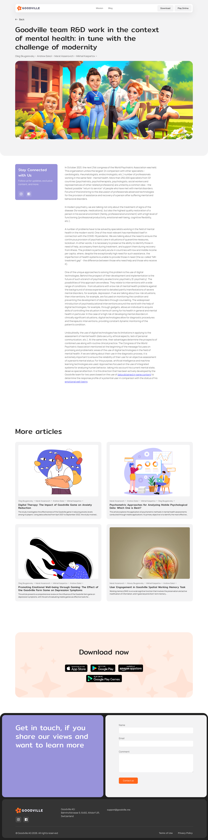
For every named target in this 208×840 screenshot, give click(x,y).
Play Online (183, 8)
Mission (99, 8)
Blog (110, 8)
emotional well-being (76, 381)
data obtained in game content (134, 374)
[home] (28, 8)
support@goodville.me (118, 809)
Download (165, 8)
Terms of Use (166, 833)
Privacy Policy (185, 833)
